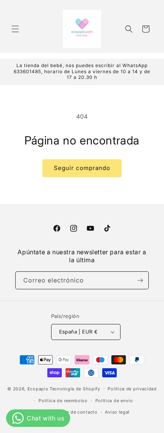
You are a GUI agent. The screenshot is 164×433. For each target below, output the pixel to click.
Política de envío (114, 400)
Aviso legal (117, 412)
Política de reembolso (63, 400)
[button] (15, 29)
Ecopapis (37, 388)
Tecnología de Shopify (75, 388)
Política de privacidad (132, 388)
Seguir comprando (82, 168)
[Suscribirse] (140, 280)
